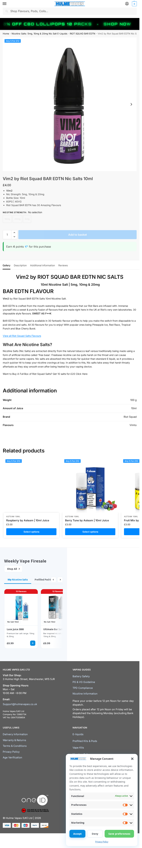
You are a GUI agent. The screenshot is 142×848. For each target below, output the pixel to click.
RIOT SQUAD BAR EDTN (82, 33)
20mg (17, 218)
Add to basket (77, 234)
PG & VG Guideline (84, 682)
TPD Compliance (83, 688)
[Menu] (8, 3)
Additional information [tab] (42, 265)
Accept (77, 833)
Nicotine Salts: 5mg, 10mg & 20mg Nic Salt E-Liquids (39, 33)
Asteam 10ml (13, 516)
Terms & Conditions (15, 745)
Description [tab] (20, 265)
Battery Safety (81, 676)
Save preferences (119, 833)
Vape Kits (78, 747)
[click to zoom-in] (70, 104)
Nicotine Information (85, 693)
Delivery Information (15, 734)
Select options (31, 531)
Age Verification (12, 757)
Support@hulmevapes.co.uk (20, 704)
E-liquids (78, 734)
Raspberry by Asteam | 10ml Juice (27, 520)
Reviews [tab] (63, 265)
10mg (7, 218)
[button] (132, 758)
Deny (95, 833)
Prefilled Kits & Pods (85, 741)
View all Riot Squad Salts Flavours (22, 335)
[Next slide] (131, 104)
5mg (27, 218)
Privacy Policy (101, 841)
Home (6, 33)
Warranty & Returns (14, 740)
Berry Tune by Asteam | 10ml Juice (87, 520)
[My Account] (127, 4)
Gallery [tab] (6, 265)
